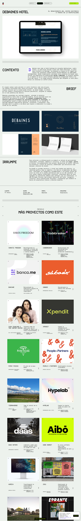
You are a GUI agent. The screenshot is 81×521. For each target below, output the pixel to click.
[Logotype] (3, 3)
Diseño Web (26, 192)
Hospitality (63, 192)
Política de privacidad (65, 518)
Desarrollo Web (28, 194)
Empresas (44, 192)
